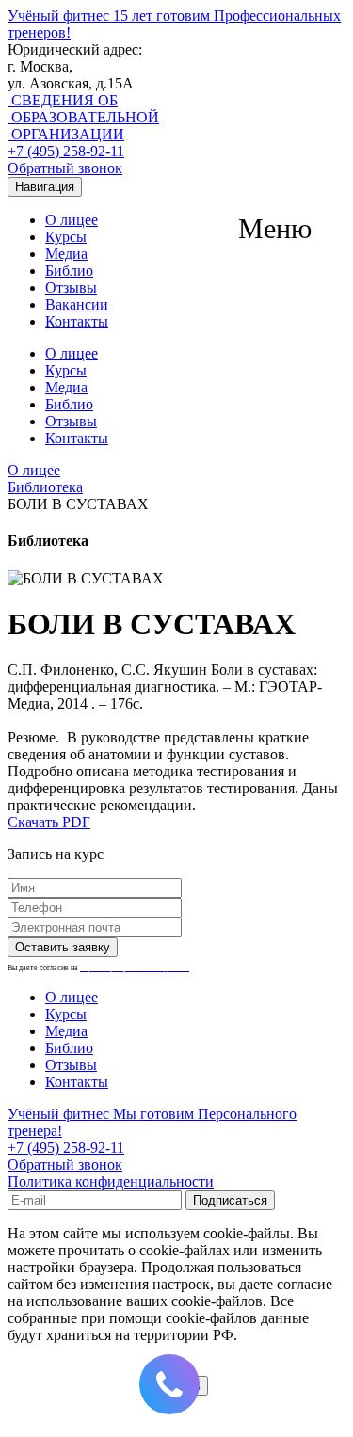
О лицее (71, 220)
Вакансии (76, 304)
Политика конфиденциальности (111, 1182)
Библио (69, 271)
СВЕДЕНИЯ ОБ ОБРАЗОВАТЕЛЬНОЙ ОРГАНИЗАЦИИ (83, 117)
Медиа (66, 254)
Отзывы (71, 287)
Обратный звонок (65, 168)
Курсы (66, 237)
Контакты (76, 321)
